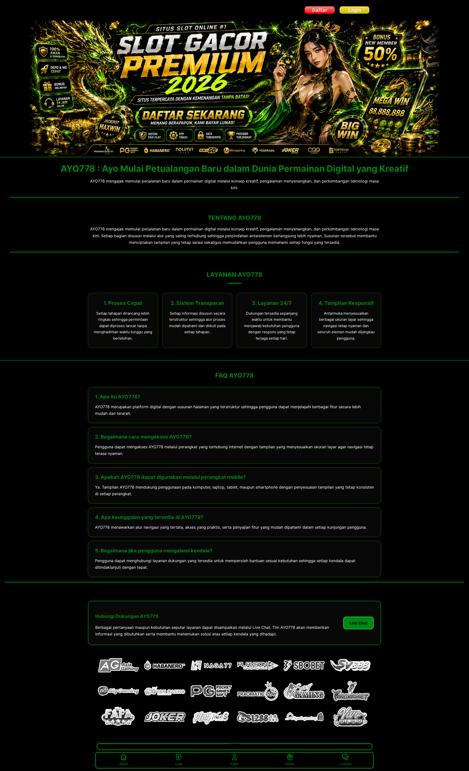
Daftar (234, 764)
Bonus (290, 764)
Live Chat (358, 623)
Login (179, 764)
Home (123, 764)
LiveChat (345, 764)
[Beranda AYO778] (123, 10)
